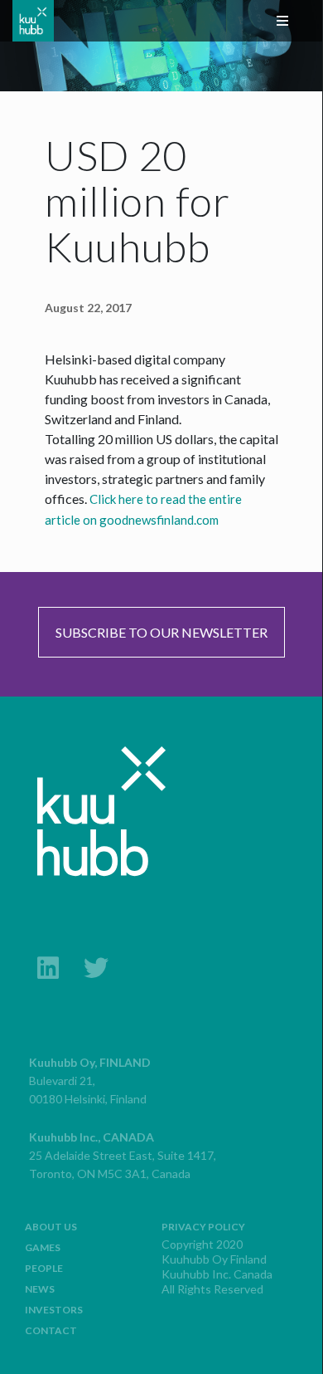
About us (51, 1226)
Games (42, 1247)
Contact (51, 1330)
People (44, 1268)
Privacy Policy (203, 1226)
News (40, 1289)
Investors (54, 1309)
